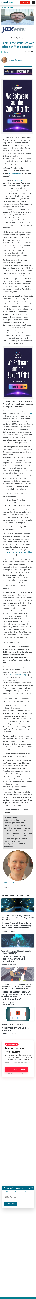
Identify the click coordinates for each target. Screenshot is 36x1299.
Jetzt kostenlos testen (16, 1069)
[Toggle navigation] (8, 2)
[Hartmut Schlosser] (5, 60)
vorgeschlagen (15, 173)
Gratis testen (25, 2)
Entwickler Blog (8, 7)
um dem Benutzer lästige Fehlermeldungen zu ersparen (18, 552)
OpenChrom (27, 413)
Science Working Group (17, 675)
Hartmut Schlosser (15, 60)
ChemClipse (18, 180)
